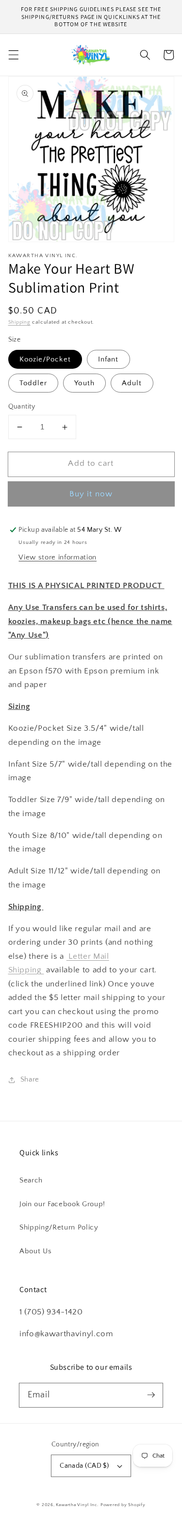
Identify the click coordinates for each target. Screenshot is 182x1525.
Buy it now (91, 494)
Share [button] (29, 1079)
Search (31, 1180)
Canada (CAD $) (84, 1466)
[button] (13, 54)
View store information (57, 557)
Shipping (19, 322)
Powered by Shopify (123, 1504)
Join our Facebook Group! (62, 1204)
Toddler (33, 383)
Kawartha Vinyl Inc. (77, 1504)
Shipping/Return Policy (59, 1227)
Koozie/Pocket (45, 359)
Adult (132, 383)
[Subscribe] (151, 1395)
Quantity (21, 406)
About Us (35, 1251)
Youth (84, 383)
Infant (108, 359)
